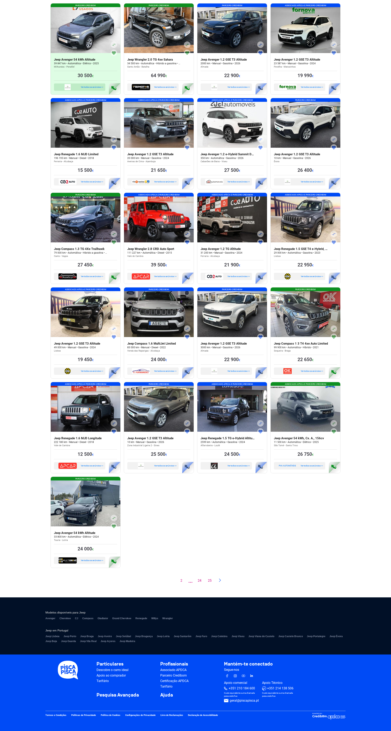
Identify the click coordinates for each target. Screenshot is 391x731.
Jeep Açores (108, 641)
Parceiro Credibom (173, 675)
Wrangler (167, 618)
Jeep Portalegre (316, 636)
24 (199, 580)
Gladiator (103, 618)
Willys (154, 618)
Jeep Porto (70, 636)
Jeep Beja (51, 641)
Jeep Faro (201, 636)
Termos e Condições (55, 715)
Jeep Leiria (163, 636)
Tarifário (103, 681)
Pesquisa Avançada (118, 695)
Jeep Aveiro (105, 636)
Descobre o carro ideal (113, 670)
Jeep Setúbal (123, 636)
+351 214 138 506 (280, 688)
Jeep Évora (336, 636)
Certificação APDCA (174, 681)
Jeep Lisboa (52, 636)
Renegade (141, 618)
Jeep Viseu (238, 636)
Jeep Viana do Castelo (261, 636)
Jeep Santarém (182, 636)
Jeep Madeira (127, 641)
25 (210, 580)
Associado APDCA (173, 670)
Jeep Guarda (68, 641)
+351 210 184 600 (242, 688)
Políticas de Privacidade (83, 715)
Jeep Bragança (144, 636)
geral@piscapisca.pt (244, 701)
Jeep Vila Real (88, 641)
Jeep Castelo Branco (290, 636)
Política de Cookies (110, 715)
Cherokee (65, 618)
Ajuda (166, 695)
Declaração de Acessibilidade (203, 715)
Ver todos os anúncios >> (92, 87)
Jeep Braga (87, 636)
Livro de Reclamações (171, 715)
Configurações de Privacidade (140, 715)
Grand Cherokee (121, 618)
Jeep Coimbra (219, 636)
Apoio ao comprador (111, 675)
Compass (87, 618)
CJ (76, 618)
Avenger (50, 618)
